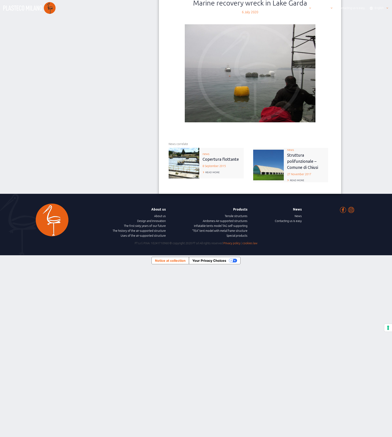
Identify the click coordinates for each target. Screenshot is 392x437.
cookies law (249, 243)
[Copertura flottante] (184, 163)
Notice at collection (170, 261)
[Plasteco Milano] (29, 8)
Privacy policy (232, 243)
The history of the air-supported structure (139, 230)
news (221, 160)
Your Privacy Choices (209, 261)
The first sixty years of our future (145, 225)
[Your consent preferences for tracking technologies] (388, 328)
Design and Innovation (151, 221)
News (298, 216)
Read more (212, 172)
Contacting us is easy (288, 221)
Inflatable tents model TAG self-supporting (220, 225)
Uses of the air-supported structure (143, 235)
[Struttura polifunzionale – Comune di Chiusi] (268, 164)
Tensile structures (236, 216)
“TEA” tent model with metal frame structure (219, 230)
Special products (236, 235)
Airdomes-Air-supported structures (225, 221)
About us (160, 216)
